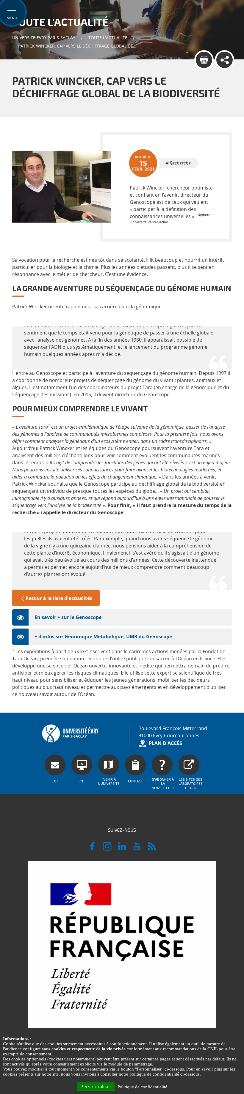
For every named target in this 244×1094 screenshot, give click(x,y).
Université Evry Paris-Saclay (43, 37)
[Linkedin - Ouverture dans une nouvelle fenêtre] (122, 849)
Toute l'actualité (107, 37)
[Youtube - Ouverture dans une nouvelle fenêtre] (136, 849)
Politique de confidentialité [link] (142, 1086)
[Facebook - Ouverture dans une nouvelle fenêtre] (92, 849)
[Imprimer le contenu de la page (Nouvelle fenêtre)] (204, 60)
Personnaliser (96, 1086)
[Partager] (224, 60)
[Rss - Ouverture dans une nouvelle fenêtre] (151, 849)
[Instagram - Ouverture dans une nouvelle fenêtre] (107, 849)
